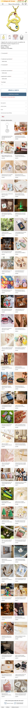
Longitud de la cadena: (6, 76)
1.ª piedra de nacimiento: (7, 59)
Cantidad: (3, 82)
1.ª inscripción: (4, 53)
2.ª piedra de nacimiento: (7, 70)
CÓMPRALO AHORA (14, 94)
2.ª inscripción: (4, 64)
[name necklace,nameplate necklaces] (14, 4)
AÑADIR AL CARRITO (13, 90)
